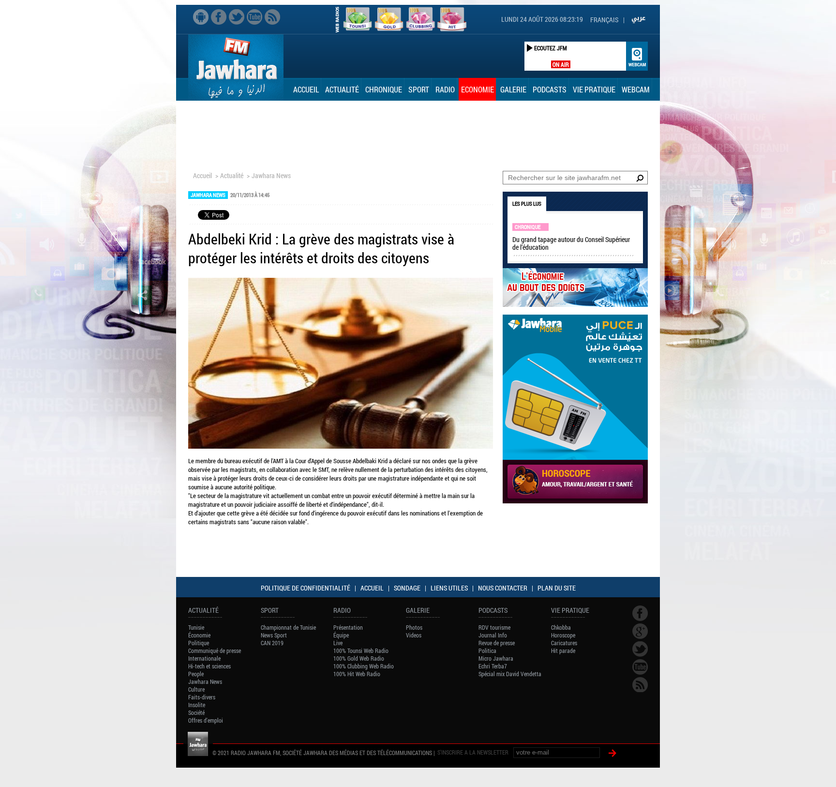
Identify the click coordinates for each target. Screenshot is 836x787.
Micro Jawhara (495, 658)
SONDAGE (407, 587)
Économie (199, 635)
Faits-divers (201, 697)
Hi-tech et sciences (209, 666)
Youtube (254, 17)
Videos (413, 635)
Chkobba (561, 627)
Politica (487, 650)
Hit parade (563, 650)
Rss (272, 17)
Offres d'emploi (205, 720)
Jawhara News (271, 175)
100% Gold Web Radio (358, 658)
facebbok (218, 17)
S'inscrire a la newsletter (472, 752)
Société (196, 712)
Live (338, 643)
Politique (198, 643)
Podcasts (550, 89)
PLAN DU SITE (556, 587)
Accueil (306, 89)
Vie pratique (594, 89)
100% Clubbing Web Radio (363, 666)
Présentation (348, 627)
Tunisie (196, 627)
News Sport (274, 635)
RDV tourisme (494, 627)
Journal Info (492, 635)
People (196, 674)
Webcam (636, 89)
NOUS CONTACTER (502, 587)
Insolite (196, 705)
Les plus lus (526, 203)
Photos (414, 627)
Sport (418, 89)
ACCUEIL (372, 587)
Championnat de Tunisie (288, 627)
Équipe (341, 635)
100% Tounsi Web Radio (360, 650)
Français (604, 19)
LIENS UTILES (449, 587)
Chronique (383, 89)
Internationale (204, 658)
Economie (477, 89)
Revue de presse (496, 643)
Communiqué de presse (214, 650)
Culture (196, 689)
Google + (640, 631)
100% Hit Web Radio (356, 674)
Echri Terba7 (492, 666)
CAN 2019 (272, 643)
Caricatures (564, 643)
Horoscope (563, 635)
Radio (445, 89)
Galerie (513, 89)
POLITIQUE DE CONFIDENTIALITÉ (305, 587)
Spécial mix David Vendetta (509, 674)
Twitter (236, 17)
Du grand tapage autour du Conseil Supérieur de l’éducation (571, 243)
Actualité (342, 89)
